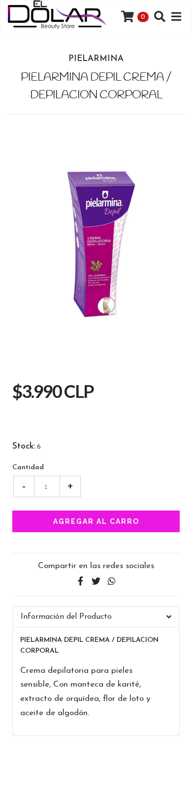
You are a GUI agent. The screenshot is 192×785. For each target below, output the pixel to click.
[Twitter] (96, 582)
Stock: (23, 446)
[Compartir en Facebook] (80, 582)
